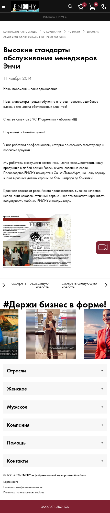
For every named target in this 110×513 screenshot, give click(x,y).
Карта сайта (10, 482)
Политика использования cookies (23, 492)
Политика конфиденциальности (22, 487)
